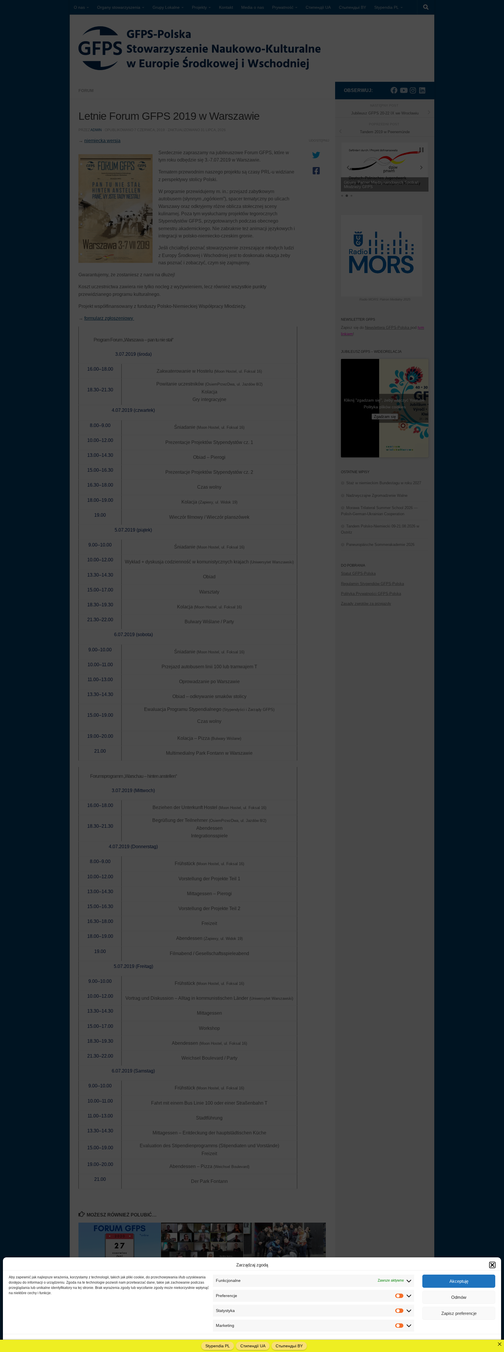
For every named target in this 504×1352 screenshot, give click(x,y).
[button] (492, 1265)
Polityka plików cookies (27, 1341)
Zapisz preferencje (459, 1313)
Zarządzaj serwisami (473, 1341)
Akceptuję (458, 1281)
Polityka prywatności (64, 1341)
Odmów (458, 1297)
